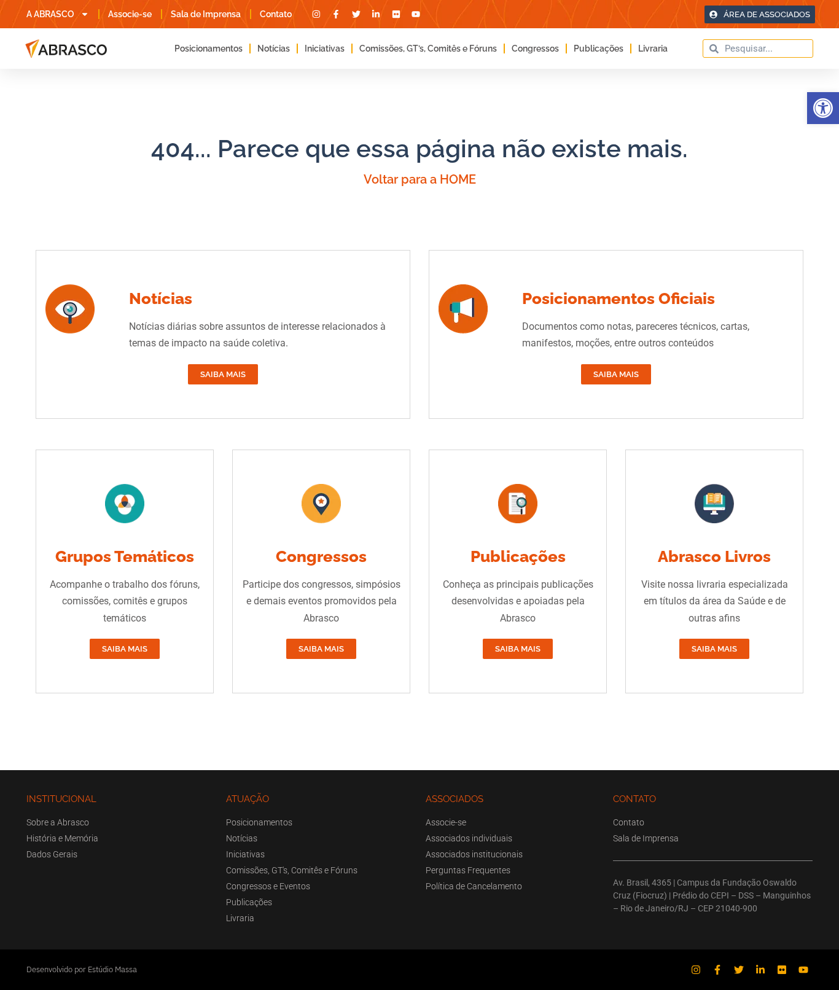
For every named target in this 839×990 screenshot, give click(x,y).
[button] (823, 108)
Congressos (535, 48)
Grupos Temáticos (124, 556)
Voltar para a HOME (420, 179)
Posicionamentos (208, 48)
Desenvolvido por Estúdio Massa (81, 969)
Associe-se (130, 14)
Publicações (598, 48)
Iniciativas (325, 48)
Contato (276, 14)
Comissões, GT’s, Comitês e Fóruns (428, 48)
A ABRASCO (50, 14)
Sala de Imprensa (206, 14)
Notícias (273, 48)
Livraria (653, 48)
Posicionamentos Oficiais (618, 298)
